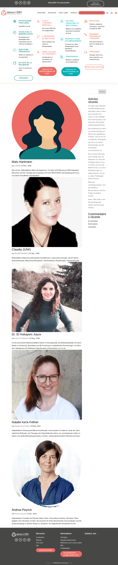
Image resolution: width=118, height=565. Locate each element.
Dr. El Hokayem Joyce (26, 334)
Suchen (102, 92)
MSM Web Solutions (61, 563)
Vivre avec (39, 543)
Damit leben (63, 12)
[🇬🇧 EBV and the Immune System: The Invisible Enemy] (95, 540)
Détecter (39, 540)
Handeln (74, 12)
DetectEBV (94, 21)
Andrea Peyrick (22, 510)
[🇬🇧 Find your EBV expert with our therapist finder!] (103, 540)
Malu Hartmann (22, 161)
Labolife (18, 166)
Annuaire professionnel (68, 540)
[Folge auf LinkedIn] (28, 2)
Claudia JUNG (21, 249)
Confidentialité (65, 548)
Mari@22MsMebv (21, 253)
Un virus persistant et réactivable (72, 23)
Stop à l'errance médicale (47, 23)
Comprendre (40, 537)
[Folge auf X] (24, 2)
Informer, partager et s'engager (95, 36)
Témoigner (94, 52)
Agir (37, 545)
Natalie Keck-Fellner (25, 422)
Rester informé (45, 550)
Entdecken (52, 12)
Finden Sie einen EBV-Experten (91, 12)
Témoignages (72, 56)
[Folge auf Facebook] (20, 2)
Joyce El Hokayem (21, 338)
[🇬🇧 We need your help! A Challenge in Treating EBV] (88, 540)
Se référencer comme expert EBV (70, 554)
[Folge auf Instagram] (16, 2)
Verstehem (41, 12)
